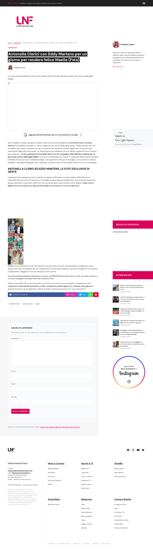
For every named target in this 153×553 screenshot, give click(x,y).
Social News (54, 499)
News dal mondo (53, 504)
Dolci (116, 508)
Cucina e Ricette (122, 499)
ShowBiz (118, 463)
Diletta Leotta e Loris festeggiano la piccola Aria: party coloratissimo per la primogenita (132, 344)
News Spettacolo (120, 476)
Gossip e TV (87, 463)
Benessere (86, 499)
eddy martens (27, 304)
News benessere (86, 516)
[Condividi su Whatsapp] (90, 295)
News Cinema (119, 469)
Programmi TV (86, 480)
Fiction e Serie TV (87, 476)
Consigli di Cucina (120, 504)
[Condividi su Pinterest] (96, 295)
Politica (50, 484)
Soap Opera (85, 488)
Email (13, 384)
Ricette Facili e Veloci (121, 520)
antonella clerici (14, 304)
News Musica (118, 472)
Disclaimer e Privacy (64, 543)
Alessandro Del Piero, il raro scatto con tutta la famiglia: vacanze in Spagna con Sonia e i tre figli (132, 311)
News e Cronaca (56, 463)
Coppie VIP (17, 43)
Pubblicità (95, 543)
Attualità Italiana (53, 469)
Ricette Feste (118, 524)
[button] (144, 3)
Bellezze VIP (85, 469)
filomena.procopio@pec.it (21, 473)
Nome (13, 371)
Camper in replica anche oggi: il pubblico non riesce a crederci (41, 3)
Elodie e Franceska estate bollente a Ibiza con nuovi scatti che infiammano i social (132, 287)
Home (10, 43)
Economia (51, 476)
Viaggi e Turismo (86, 524)
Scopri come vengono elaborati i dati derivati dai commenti (60, 427)
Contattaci (86, 543)
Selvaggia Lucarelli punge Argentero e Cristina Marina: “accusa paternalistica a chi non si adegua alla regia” (132, 332)
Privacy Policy (106, 543)
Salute (83, 520)
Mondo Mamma (86, 512)
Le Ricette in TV (119, 512)
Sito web (14, 397)
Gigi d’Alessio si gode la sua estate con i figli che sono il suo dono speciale (132, 322)
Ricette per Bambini (121, 528)
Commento (15, 338)
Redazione (76, 543)
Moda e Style (85, 508)
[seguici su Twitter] (143, 450)
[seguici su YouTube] (138, 450)
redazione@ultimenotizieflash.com (20, 471)
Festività (84, 528)
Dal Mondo (51, 472)
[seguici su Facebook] (128, 450)
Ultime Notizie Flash (120, 232)
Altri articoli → (118, 67)
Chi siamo (51, 543)
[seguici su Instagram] (133, 450)
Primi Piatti (117, 516)
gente (38, 304)
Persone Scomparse (54, 480)
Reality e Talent (86, 484)
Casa (83, 504)
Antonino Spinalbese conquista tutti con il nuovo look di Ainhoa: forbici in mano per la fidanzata (132, 299)
